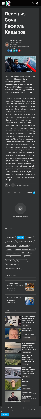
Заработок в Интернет (26, 339)
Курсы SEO (26, 325)
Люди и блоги (26, 388)
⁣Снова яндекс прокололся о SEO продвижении (29, 393)
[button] (37, 3)
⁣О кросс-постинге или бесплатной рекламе (28, 318)
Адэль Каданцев (16, 40)
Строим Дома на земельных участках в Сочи (14, 285)
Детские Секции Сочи (14, 297)
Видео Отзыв (27, 352)
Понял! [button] (5, 414)
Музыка (13, 48)
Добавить (30, 192)
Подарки (25, 364)
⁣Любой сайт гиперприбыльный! (29, 368)
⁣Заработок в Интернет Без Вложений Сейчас (28, 330)
